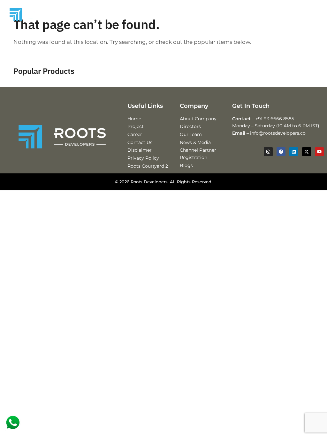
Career (134, 134)
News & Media (195, 142)
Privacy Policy (143, 158)
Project (135, 126)
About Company (198, 119)
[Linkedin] (293, 151)
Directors (190, 126)
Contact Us (139, 142)
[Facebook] (281, 151)
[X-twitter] (306, 151)
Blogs (186, 165)
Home (134, 119)
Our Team (191, 134)
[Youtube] (319, 151)
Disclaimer (139, 150)
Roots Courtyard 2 (147, 166)
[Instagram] (268, 151)
